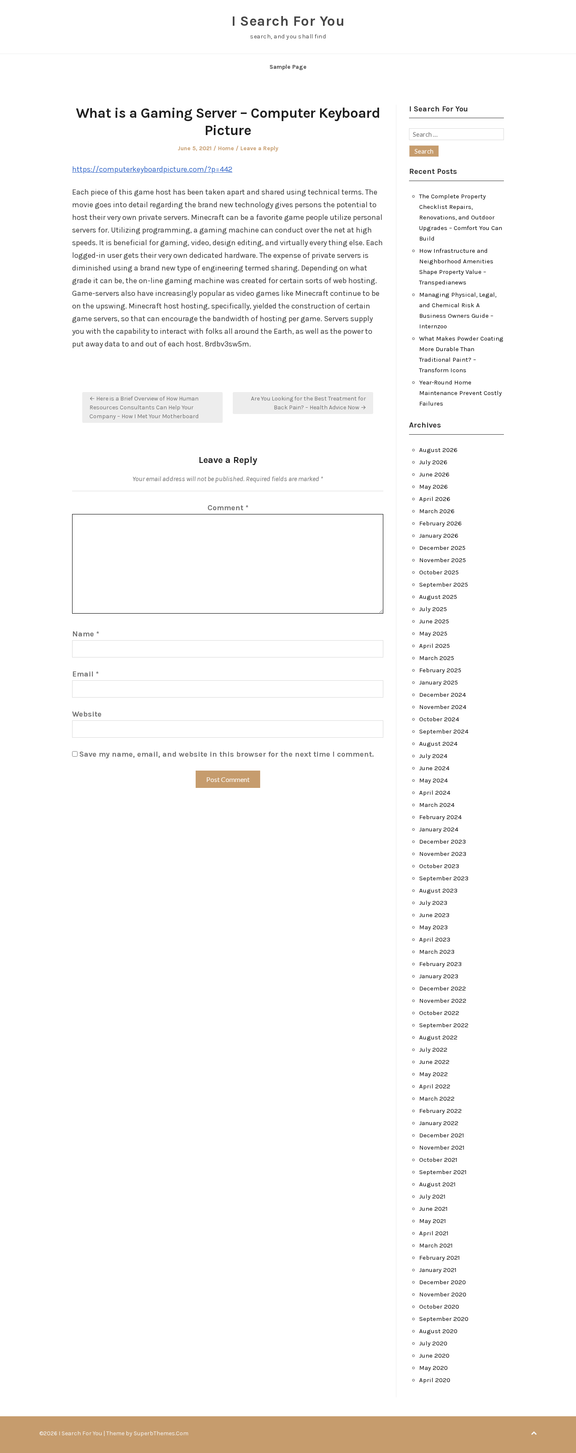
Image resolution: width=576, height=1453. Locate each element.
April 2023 (434, 939)
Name (85, 634)
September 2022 (443, 1025)
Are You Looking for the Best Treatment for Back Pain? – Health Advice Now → (308, 403)
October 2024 (439, 719)
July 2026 (433, 462)
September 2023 (443, 878)
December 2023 (442, 841)
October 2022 (439, 1013)
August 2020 (438, 1331)
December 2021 (441, 1135)
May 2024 (433, 780)
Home (226, 148)
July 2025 (433, 609)
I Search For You (288, 21)
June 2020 (434, 1355)
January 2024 (438, 829)
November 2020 (442, 1294)
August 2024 (438, 743)
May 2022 (433, 1074)
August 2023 (438, 890)
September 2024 (443, 731)
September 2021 (443, 1172)
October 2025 (439, 572)
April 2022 (434, 1086)
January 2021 (438, 1270)
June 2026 (434, 474)
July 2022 (433, 1049)
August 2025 (438, 597)
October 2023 (439, 866)
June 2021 (433, 1208)
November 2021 (442, 1147)
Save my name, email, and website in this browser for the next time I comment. (226, 754)
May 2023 (433, 927)
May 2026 (433, 486)
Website (87, 714)
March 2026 (437, 511)
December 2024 (442, 694)
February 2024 (440, 817)
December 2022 (442, 988)
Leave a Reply (259, 148)
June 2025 (434, 621)
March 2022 (437, 1098)
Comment (227, 507)
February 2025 (440, 670)
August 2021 (437, 1184)
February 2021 (439, 1257)
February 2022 (440, 1111)
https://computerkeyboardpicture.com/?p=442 (152, 169)
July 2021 (432, 1196)
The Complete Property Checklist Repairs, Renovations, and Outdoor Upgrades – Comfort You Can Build (460, 217)
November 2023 (442, 854)
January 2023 (438, 976)
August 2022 (438, 1037)
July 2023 (433, 902)
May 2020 (433, 1368)
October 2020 (439, 1306)
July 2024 (433, 756)
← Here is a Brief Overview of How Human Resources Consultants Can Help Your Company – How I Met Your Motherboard (144, 407)
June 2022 (434, 1062)
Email (85, 674)
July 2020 (433, 1343)
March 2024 (437, 805)
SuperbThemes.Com (161, 1433)
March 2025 (436, 658)
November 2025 (442, 560)
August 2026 (438, 450)
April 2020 (434, 1380)
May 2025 (433, 633)
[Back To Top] (534, 1433)
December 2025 (442, 548)
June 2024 (434, 768)
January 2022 (438, 1123)
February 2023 (440, 964)
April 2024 (434, 792)
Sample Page (288, 66)
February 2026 (440, 523)
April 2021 (434, 1233)
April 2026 (434, 499)
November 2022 (442, 1000)
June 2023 (434, 915)
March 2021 (436, 1245)
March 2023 (437, 951)
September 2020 (443, 1319)
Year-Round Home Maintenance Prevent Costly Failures (460, 393)
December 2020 (442, 1282)
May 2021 (432, 1221)
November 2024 (442, 707)
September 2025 (443, 584)
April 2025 (434, 645)
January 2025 (438, 682)
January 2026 (438, 535)
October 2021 (438, 1159)
